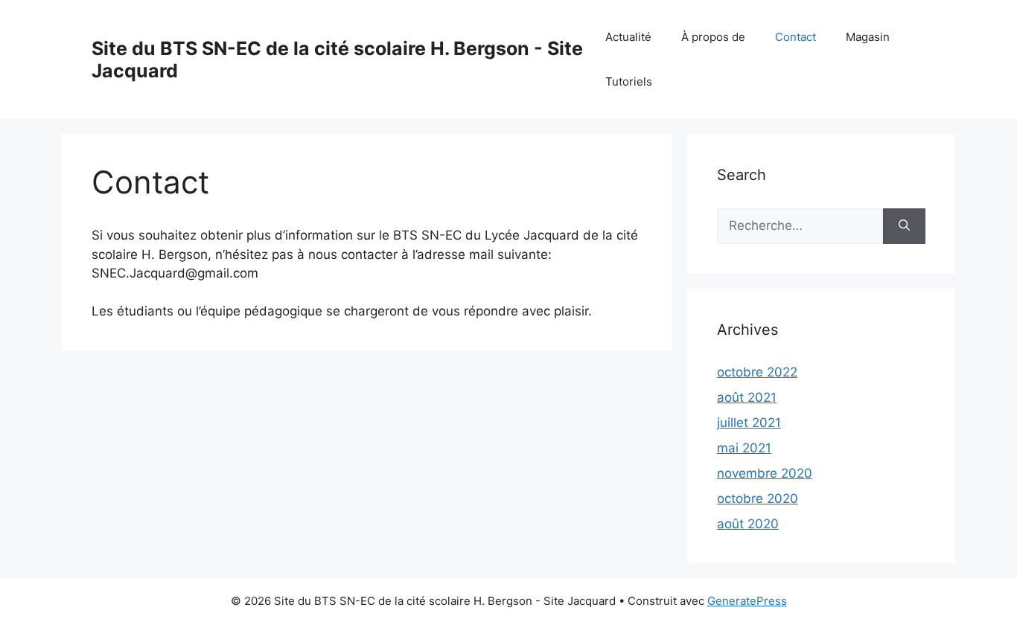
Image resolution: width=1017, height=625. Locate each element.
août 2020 (748, 523)
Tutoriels (628, 81)
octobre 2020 (757, 498)
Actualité (628, 37)
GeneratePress (747, 601)
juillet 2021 (749, 422)
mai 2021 (744, 447)
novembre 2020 (764, 473)
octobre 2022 (757, 372)
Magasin (868, 37)
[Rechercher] (904, 226)
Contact (795, 37)
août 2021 (747, 397)
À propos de (713, 37)
